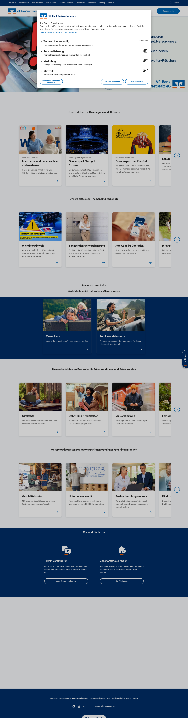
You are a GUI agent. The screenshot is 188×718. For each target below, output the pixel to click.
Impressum (69, 32)
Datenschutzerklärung (50, 32)
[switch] (145, 50)
